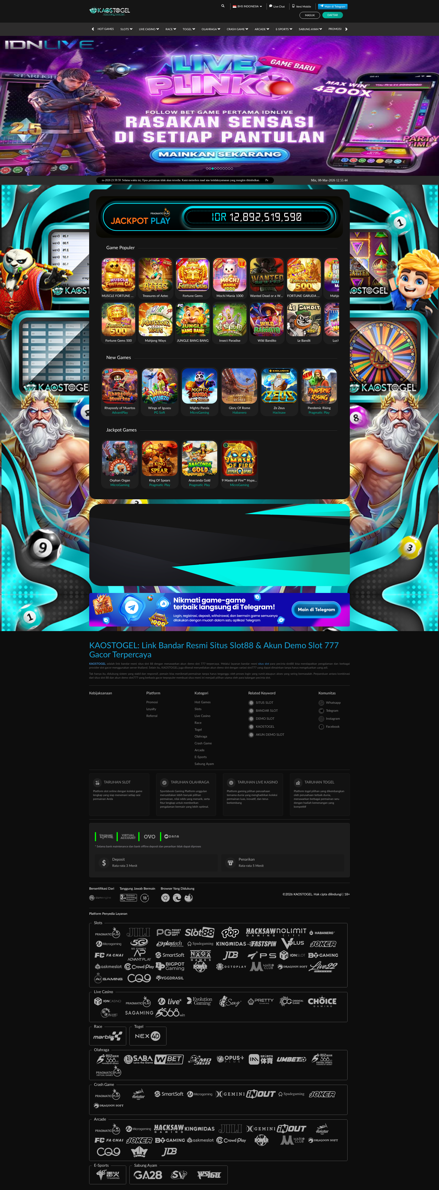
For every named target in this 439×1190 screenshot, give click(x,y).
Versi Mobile (303, 6)
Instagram (333, 718)
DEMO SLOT (265, 718)
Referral (151, 716)
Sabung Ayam (309, 29)
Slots (125, 29)
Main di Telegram (335, 6)
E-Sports (282, 29)
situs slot (263, 663)
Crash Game (236, 29)
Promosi (335, 29)
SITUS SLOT (264, 702)
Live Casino (147, 29)
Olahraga (209, 29)
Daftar (332, 15)
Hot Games (106, 29)
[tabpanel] (219, 106)
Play (160, 221)
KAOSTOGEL (97, 663)
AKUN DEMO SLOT (270, 734)
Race (169, 29)
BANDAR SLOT (267, 710)
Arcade (260, 29)
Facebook (333, 726)
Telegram (332, 710)
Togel (187, 29)
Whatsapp (333, 702)
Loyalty (151, 709)
